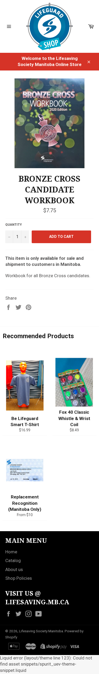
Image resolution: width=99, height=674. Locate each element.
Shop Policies (18, 578)
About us (14, 569)
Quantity (13, 225)
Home (11, 551)
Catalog (13, 560)
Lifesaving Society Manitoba (41, 631)
